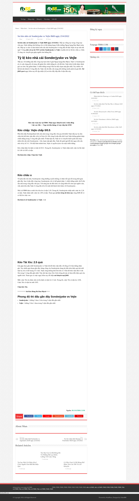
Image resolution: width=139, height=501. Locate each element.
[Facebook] (101, 49)
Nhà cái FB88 (23, 489)
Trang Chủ (17, 19)
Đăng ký (39, 19)
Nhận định (24, 28)
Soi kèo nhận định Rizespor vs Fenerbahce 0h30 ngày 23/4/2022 (72, 439)
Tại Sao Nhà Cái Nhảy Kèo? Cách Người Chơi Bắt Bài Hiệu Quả (28, 464)
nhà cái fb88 (90, 487)
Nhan (20, 39)
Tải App (23, 19)
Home (17, 28)
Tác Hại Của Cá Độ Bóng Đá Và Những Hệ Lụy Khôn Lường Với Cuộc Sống (50, 455)
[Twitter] (105, 49)
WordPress (109, 497)
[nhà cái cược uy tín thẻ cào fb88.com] (85, 9)
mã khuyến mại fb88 (61, 275)
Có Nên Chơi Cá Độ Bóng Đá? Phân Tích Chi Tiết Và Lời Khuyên (74, 464)
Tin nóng (47, 19)
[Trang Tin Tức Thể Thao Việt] (27, 9)
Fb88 (73, 487)
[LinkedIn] (109, 49)
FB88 (46, 123)
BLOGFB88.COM (78, 410)
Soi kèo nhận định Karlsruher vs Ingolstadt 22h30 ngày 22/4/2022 (30, 439)
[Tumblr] (116, 49)
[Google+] (97, 49)
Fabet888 (123, 497)
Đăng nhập (31, 19)
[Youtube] (112, 49)
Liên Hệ (54, 19)
